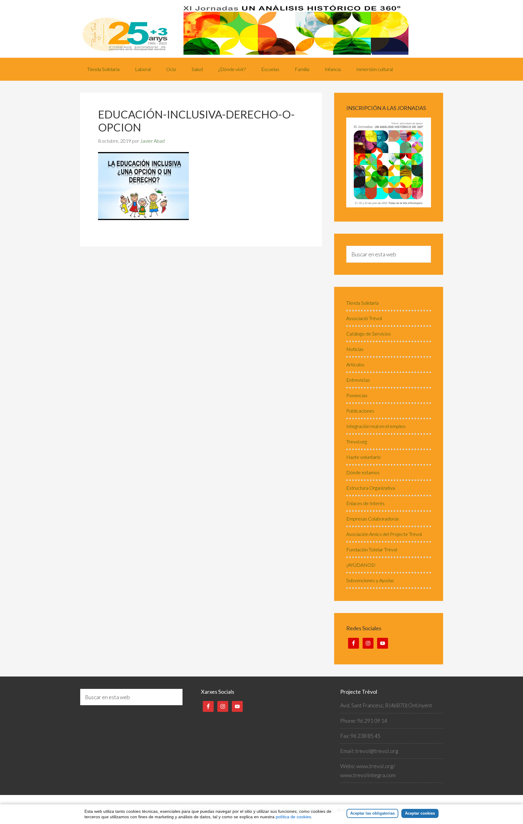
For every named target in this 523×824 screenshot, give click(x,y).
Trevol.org (356, 441)
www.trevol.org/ (375, 766)
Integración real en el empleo (376, 426)
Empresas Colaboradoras (372, 518)
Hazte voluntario (363, 457)
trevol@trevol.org (376, 751)
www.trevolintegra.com (368, 775)
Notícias (354, 349)
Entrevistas (358, 380)
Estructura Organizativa (370, 488)
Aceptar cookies (420, 813)
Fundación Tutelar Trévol (371, 549)
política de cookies (293, 816)
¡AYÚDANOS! (361, 565)
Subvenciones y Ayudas (370, 580)
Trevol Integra (261, 29)
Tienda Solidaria (362, 303)
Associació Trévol (364, 318)
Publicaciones (360, 411)
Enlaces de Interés (365, 503)
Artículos (355, 364)
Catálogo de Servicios (368, 333)
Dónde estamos (363, 472)
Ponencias (356, 395)
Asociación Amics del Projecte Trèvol (384, 534)
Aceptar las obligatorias (372, 813)
